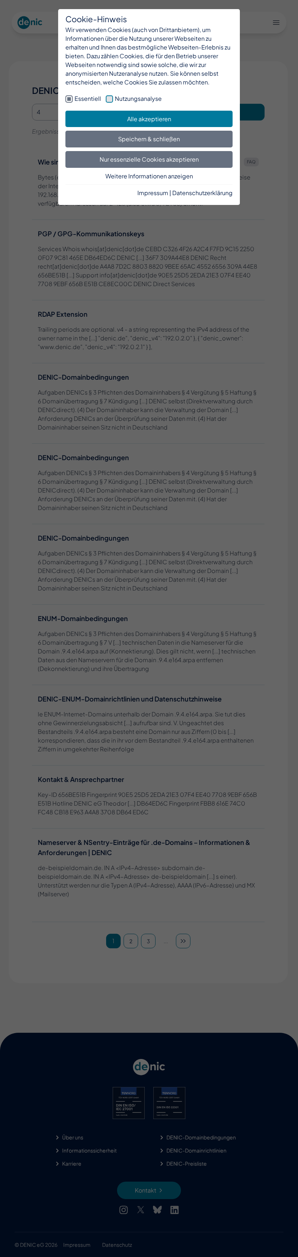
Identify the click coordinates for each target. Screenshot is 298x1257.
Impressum (152, 193)
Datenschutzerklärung (202, 193)
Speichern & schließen (149, 139)
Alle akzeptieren (149, 119)
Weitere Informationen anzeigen (149, 176)
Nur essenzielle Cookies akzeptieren (149, 159)
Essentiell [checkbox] (87, 98)
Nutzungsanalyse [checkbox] (138, 98)
